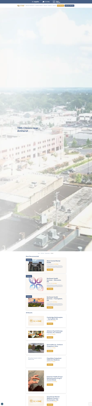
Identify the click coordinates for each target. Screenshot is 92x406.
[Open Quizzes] (51, 5)
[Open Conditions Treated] (42, 5)
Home (39, 253)
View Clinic (50, 269)
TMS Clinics (42, 253)
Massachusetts (47, 253)
